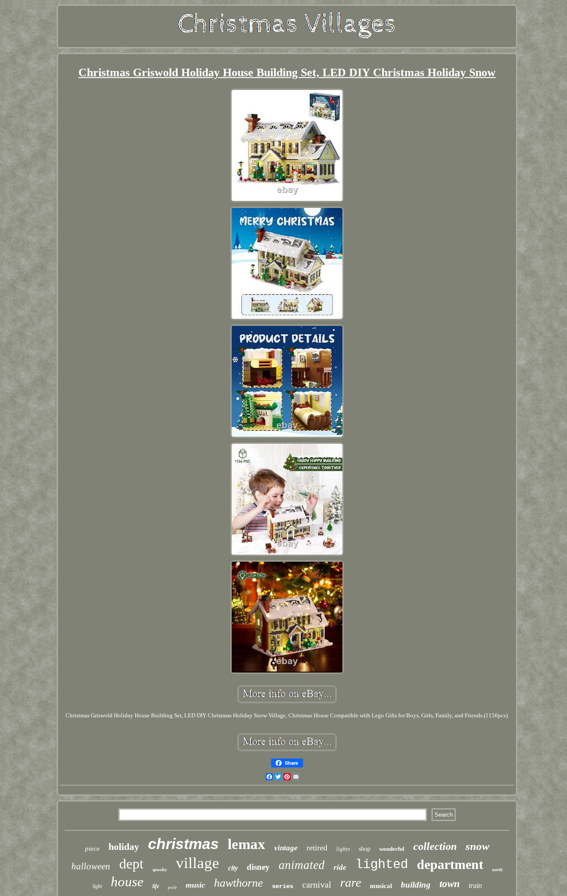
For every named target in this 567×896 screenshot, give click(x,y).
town (449, 883)
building (416, 884)
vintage (286, 848)
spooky (159, 869)
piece (92, 848)
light (97, 886)
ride (340, 867)
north (497, 869)
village (197, 863)
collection (435, 846)
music (195, 884)
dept (131, 864)
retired (317, 847)
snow (477, 846)
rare (350, 882)
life (155, 886)
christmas (183, 843)
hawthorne (238, 882)
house (127, 881)
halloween (90, 866)
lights (343, 848)
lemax (246, 844)
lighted (381, 864)
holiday (124, 846)
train (475, 885)
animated (302, 865)
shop (364, 848)
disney (258, 867)
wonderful (391, 848)
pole (172, 887)
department (450, 864)
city (233, 868)
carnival (316, 884)
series (282, 886)
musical (381, 885)
